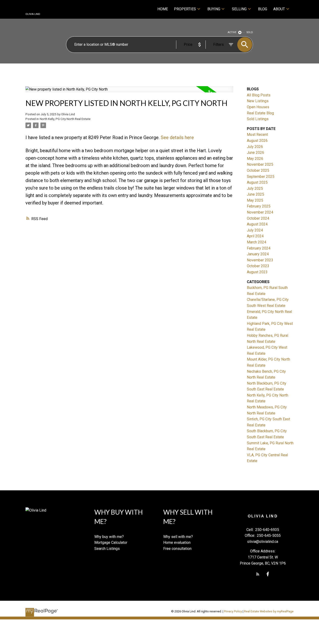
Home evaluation (177, 542)
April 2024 (255, 236)
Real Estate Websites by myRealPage (269, 611)
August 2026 (257, 140)
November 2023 (260, 260)
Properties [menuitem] (185, 9)
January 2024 (258, 254)
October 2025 (258, 170)
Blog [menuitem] (262, 9)
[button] (257, 574)
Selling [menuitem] (239, 9)
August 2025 (257, 182)
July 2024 (255, 230)
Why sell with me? (178, 536)
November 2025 (260, 164)
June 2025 (255, 194)
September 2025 (260, 176)
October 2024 (258, 218)
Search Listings (107, 548)
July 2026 (255, 146)
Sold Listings (258, 119)
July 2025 (255, 188)
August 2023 (257, 272)
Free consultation (177, 548)
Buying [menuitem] (213, 9)
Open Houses (258, 107)
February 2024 (258, 248)
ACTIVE (232, 32)
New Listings (258, 101)
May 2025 (255, 200)
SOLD (250, 32)
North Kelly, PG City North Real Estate (65, 119)
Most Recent (257, 134)
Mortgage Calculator (110, 542)
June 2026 (255, 152)
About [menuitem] (279, 9)
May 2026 (255, 158)
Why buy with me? (109, 536)
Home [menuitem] (162, 9)
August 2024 (257, 224)
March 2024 (256, 242)
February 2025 (258, 206)
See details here (177, 137)
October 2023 (258, 266)
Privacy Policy (233, 611)
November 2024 (260, 212)
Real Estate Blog (260, 113)
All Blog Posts (258, 95)
